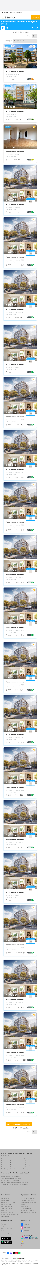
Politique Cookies (20, 1260)
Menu (37, 17)
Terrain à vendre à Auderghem (10, 1180)
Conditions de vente (14, 1261)
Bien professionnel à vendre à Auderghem (14, 1182)
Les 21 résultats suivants (17, 1124)
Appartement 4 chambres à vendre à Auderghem (16, 1165)
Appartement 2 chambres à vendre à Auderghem (16, 1161)
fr (37, 13)
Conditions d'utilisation (8, 1260)
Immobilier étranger (16, 13)
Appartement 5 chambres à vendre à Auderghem (16, 1167)
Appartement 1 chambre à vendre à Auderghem (16, 1159)
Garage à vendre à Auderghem (11, 1178)
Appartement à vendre (15, 71)
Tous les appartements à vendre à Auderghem (15, 1169)
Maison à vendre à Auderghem (10, 1176)
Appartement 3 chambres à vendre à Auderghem (16, 1163)
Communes (19, 1263)
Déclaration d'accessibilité (31, 1263)
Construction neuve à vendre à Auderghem (14, 1184)
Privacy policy (30, 1260)
